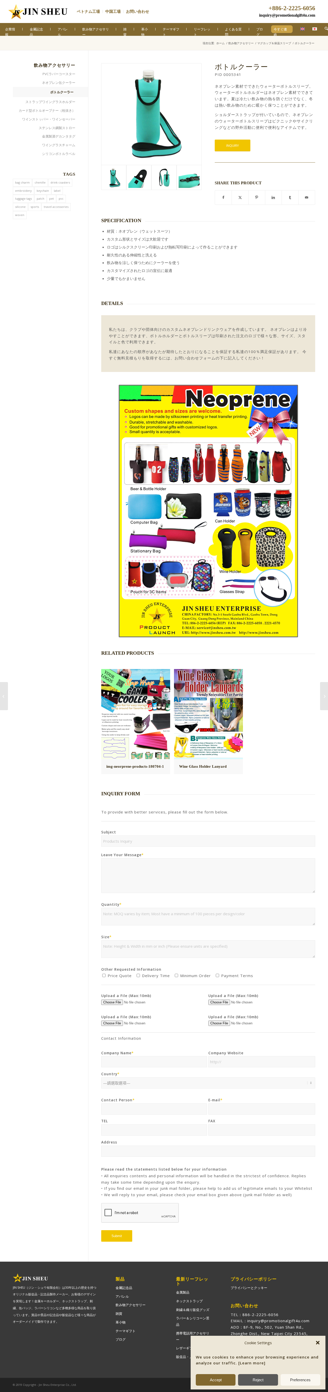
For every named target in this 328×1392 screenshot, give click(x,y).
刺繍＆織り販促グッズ (192, 1309)
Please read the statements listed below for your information (164, 1169)
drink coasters (60, 182)
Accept (216, 1380)
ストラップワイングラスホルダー (50, 101)
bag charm (22, 182)
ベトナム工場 (88, 11)
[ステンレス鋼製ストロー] (4, 696)
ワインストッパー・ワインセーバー (48, 119)
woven (19, 215)
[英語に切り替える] (300, 29)
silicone (20, 207)
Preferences (300, 1380)
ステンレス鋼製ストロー (57, 128)
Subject (108, 832)
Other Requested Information (131, 969)
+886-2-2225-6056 (292, 8)
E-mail (215, 1099)
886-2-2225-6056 (260, 1314)
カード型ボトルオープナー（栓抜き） (47, 110)
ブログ (121, 1339)
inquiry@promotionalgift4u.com (287, 15)
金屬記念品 (124, 1287)
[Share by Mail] (307, 197)
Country (110, 1073)
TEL (104, 1120)
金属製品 (182, 1292)
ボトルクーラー (62, 92)
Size (106, 936)
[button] (317, 1342)
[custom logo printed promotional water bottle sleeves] (138, 177)
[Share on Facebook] (223, 197)
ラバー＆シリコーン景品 (192, 1321)
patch (40, 198)
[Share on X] (240, 197)
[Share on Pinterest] (257, 197)
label (57, 191)
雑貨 (119, 1313)
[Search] (326, 29)
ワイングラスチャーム (58, 145)
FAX (212, 1120)
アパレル (122, 1296)
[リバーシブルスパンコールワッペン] (324, 696)
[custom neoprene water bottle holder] (164, 177)
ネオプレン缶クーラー (58, 82)
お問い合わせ (137, 11)
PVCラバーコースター (59, 74)
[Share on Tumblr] (290, 197)
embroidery (23, 191)
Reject (258, 1380)
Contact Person (118, 1099)
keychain (43, 191)
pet (51, 198)
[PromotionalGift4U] (37, 11)
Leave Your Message (122, 854)
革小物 (121, 1322)
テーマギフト (126, 1331)
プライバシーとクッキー (249, 1287)
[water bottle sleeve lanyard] (151, 114)
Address (109, 1142)
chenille (40, 182)
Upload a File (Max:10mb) (126, 995)
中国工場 (113, 11)
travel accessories (56, 207)
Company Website (225, 1052)
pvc (61, 198)
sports (34, 207)
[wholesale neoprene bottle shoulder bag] (189, 177)
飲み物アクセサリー (131, 1305)
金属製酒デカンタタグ (58, 136)
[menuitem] (90, 11)
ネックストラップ (189, 1301)
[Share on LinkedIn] (273, 197)
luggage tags (23, 198)
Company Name (117, 1052)
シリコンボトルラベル (58, 153)
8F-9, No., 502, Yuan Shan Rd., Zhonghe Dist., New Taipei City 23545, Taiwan (269, 1333)
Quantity (111, 904)
